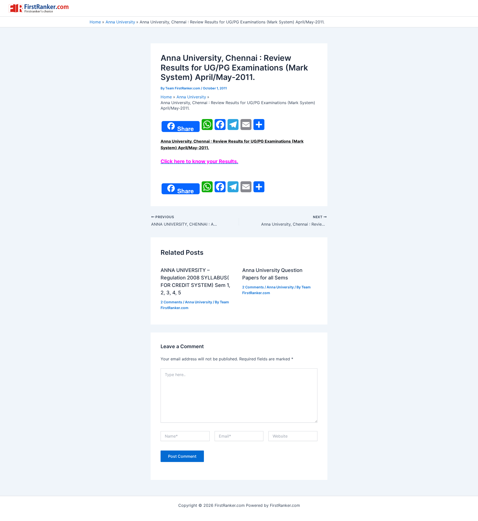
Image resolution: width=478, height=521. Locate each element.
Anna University (198, 302)
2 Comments (171, 302)
